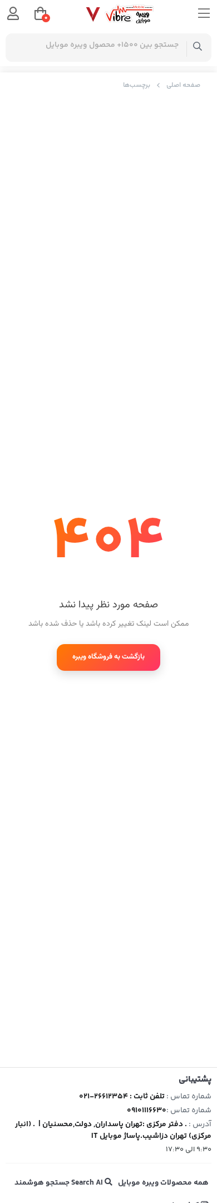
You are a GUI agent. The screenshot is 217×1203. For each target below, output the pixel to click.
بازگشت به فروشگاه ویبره (108, 656)
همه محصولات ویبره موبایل (163, 1183)
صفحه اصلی (183, 85)
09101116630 (146, 1110)
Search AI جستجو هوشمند (59, 1183)
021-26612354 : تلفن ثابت (122, 1097)
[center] (197, 47)
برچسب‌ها (136, 85)
